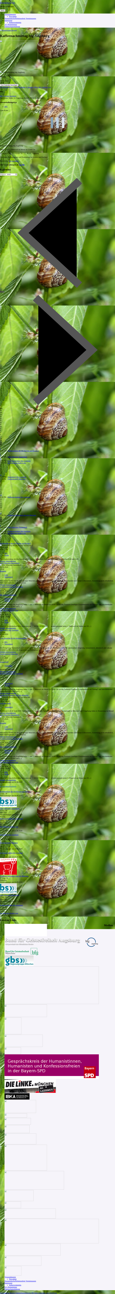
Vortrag (7, 601)
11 (1, 475)
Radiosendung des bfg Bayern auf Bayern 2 (23, 451)
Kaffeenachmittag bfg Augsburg (19, 461)
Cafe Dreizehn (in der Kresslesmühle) (13, 638)
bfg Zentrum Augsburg (8, 96)
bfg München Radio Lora (17, 463)
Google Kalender (19, 87)
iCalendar (29, 87)
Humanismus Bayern (7, 3)
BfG (6, 107)
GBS (6, 575)
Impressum (8, 20)
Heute (2, 292)
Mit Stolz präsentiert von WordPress (44, 1293)
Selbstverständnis (15, 22)
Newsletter (13, 16)
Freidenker (8, 666)
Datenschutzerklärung (12, 27)
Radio (6, 555)
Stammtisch (8, 577)
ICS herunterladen (6, 87)
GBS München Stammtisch (17, 457)
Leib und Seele (5, 703)
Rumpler (3, 571)
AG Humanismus (10, 24)
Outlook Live (46, 87)
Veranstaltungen (10, 14)
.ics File (22, 165)
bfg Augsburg (14, 161)
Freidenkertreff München (16, 479)
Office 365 (37, 87)
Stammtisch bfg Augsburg (17, 477)
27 (1, 513)
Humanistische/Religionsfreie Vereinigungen (20, 18)
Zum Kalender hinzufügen (9, 85)
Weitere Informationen (8, 561)
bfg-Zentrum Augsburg (8, 595)
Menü (2, 10)
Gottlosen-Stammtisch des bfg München (22, 515)
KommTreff (4, 662)
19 (1, 495)
